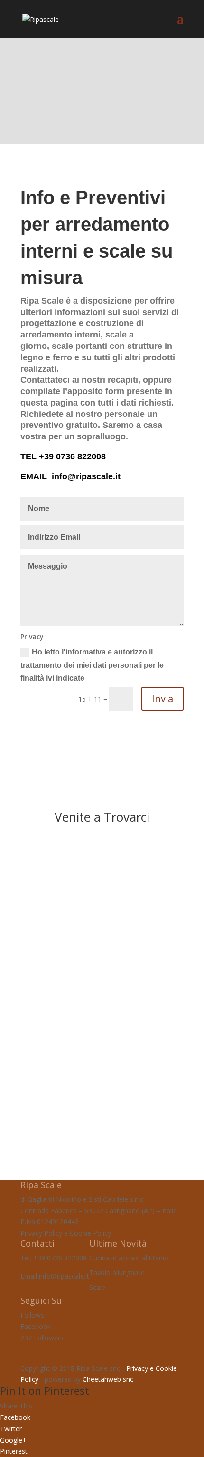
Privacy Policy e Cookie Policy (65, 1233)
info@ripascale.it (86, 476)
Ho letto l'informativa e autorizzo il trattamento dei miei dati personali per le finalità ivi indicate (92, 665)
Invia (162, 698)
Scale (97, 1287)
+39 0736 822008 (72, 456)
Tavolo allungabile (117, 1272)
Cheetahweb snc (108, 1379)
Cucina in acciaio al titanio (128, 1257)
